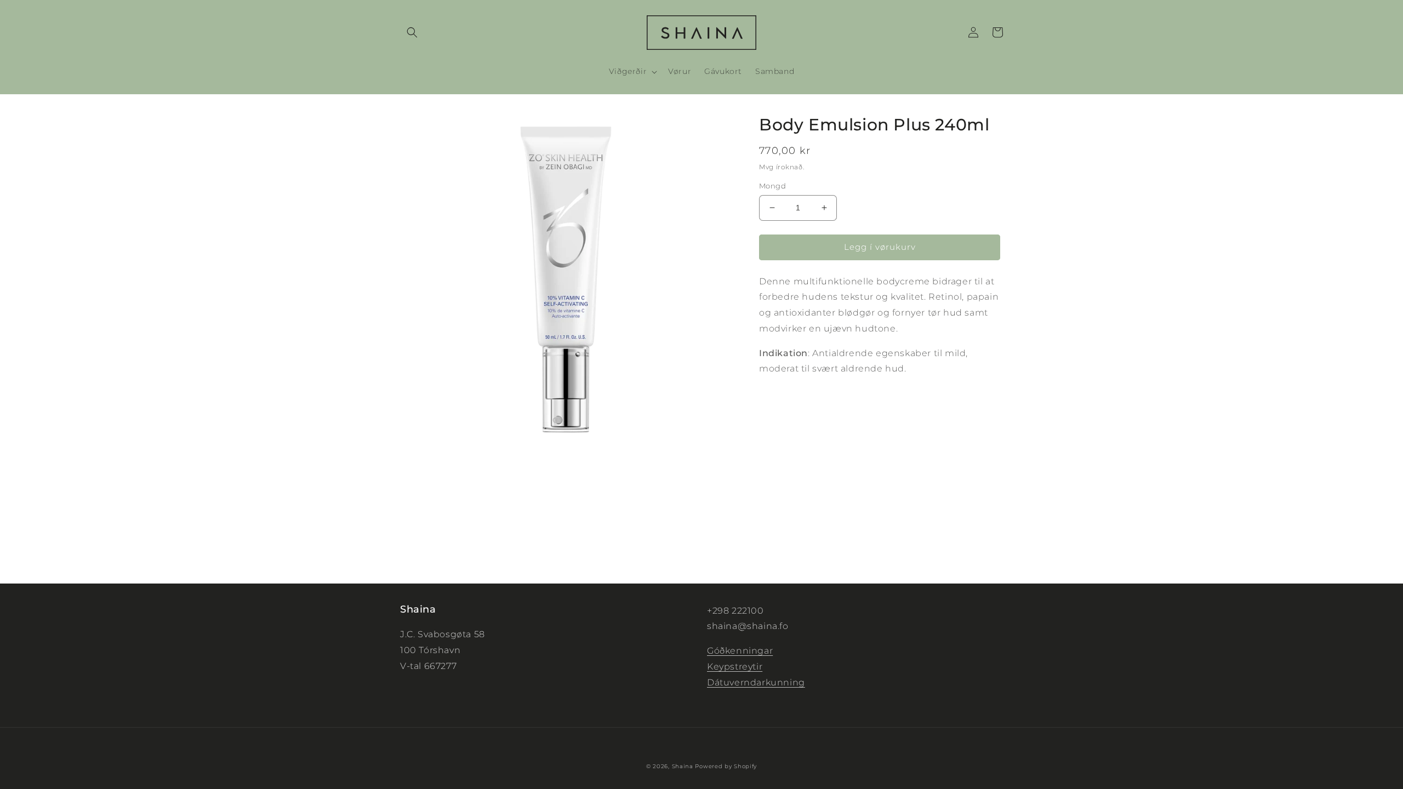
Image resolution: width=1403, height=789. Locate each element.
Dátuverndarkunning (756, 682)
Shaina (682, 766)
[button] (412, 32)
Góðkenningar (740, 650)
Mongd (772, 185)
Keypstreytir (734, 666)
